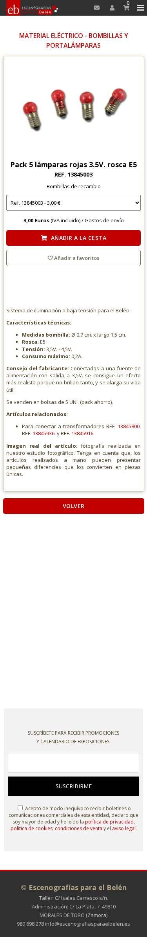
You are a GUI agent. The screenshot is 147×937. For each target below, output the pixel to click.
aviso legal (124, 828)
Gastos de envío (104, 220)
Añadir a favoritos (76, 257)
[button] (139, 8)
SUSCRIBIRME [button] (74, 786)
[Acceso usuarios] (109, 8)
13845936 (43, 433)
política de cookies (32, 828)
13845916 (82, 433)
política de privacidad (109, 821)
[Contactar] (95, 8)
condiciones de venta (78, 828)
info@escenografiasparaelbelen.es (87, 923)
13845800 (129, 426)
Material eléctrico (51, 35)
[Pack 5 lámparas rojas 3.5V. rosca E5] (73, 110)
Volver (74, 506)
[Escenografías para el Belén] (31, 8)
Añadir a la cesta (77, 237)
